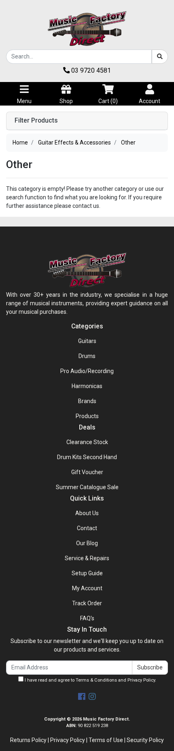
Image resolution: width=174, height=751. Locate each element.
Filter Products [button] (36, 120)
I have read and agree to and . (89, 680)
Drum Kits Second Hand (87, 457)
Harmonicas (87, 386)
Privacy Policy (141, 680)
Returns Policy (28, 740)
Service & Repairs (87, 558)
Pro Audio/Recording (87, 371)
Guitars (87, 341)
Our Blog (87, 543)
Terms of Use (106, 740)
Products (87, 416)
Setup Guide (87, 573)
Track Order (87, 603)
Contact (87, 528)
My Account (87, 588)
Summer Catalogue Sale (87, 487)
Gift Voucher (87, 472)
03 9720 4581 (90, 70)
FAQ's (87, 618)
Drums (87, 356)
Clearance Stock (87, 442)
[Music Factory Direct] (87, 28)
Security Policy (145, 740)
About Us (87, 513)
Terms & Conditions (96, 680)
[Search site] (160, 57)
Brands (87, 401)
